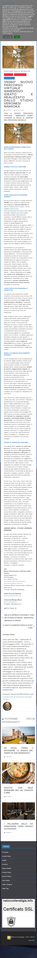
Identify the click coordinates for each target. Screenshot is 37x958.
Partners (5, 864)
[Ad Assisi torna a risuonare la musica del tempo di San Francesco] (18, 728)
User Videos (6, 880)
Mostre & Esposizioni (20, 74)
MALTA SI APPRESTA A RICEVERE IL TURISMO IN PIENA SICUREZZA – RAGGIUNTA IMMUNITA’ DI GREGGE (19, 618)
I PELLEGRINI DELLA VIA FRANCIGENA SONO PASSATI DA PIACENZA (18, 826)
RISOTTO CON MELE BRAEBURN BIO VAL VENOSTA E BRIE (18, 790)
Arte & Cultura (8, 74)
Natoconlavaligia (9, 78)
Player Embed (6, 868)
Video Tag (5, 888)
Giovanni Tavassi (19, 110)
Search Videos (6, 876)
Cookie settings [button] (7, 37)
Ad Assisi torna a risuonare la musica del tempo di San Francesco (18, 750)
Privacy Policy (6, 872)
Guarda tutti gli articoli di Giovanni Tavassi (17, 698)
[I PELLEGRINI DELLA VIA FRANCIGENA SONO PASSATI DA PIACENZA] (18, 804)
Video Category (7, 884)
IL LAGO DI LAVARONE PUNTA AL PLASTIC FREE (18, 626)
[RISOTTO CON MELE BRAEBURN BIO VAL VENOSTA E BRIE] (18, 764)
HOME (4, 860)
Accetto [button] (17, 37)
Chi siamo (5, 852)
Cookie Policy (6, 856)
